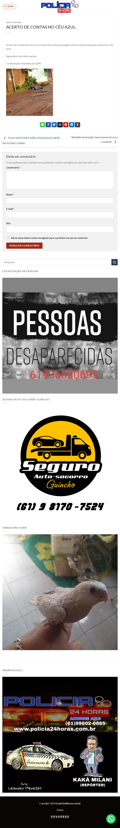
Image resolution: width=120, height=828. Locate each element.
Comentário (13, 167)
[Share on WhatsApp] (42, 124)
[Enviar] (114, 262)
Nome (10, 194)
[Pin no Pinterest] (65, 124)
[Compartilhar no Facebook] (48, 124)
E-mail (10, 209)
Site (8, 223)
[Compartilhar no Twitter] (54, 124)
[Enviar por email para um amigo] (60, 124)
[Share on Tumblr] (77, 124)
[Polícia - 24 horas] (60, 6)
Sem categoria (13, 22)
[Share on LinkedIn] (71, 124)
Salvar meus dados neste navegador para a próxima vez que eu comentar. (49, 238)
